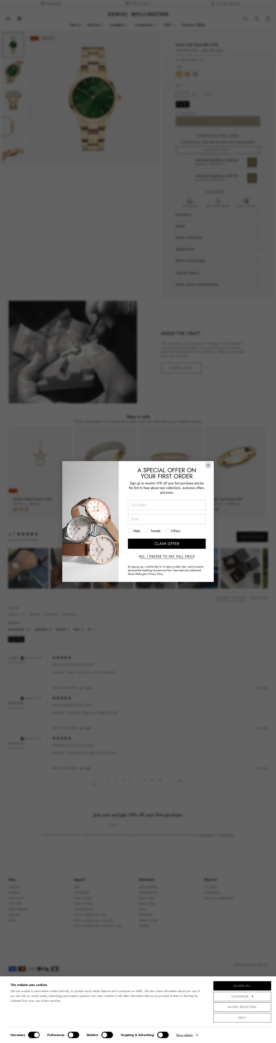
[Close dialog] (208, 465)
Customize (240, 996)
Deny (242, 1018)
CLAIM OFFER (167, 543)
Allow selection (242, 1007)
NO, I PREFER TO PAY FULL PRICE (167, 556)
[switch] (73, 1035)
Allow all (242, 986)
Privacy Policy (156, 574)
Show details (184, 1035)
